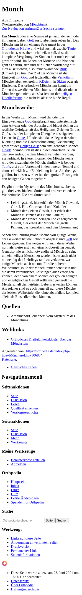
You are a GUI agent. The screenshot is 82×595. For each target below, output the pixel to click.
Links (15, 490)
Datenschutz (20, 581)
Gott (30, 40)
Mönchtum (38, 24)
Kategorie (9, 359)
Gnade (6, 150)
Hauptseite (18, 482)
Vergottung (65, 77)
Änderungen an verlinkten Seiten (34, 542)
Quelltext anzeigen (24, 408)
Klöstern (45, 81)
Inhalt (15, 486)
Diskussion (19, 400)
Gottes (21, 138)
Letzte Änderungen (25, 498)
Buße (63, 69)
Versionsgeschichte (24, 412)
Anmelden (18, 464)
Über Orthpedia (22, 585)
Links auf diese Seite (26, 538)
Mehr (15, 438)
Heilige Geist (29, 146)
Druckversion (21, 546)
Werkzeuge (19, 442)
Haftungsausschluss (25, 589)
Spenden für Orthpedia (27, 502)
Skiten (61, 81)
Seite (14, 396)
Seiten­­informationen (25, 555)
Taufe (71, 48)
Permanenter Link (24, 551)
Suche (7, 511)
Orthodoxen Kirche (16, 48)
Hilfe (14, 494)
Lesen (15, 404)
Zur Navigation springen (19, 28)
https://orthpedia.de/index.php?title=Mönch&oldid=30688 (36, 353)
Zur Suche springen (51, 28)
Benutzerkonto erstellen (28, 460)
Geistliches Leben (24, 367)
